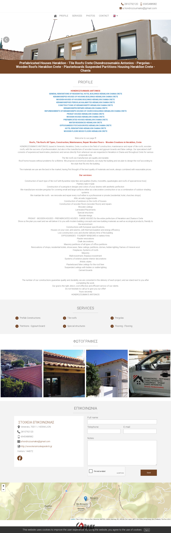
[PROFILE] (55, 16)
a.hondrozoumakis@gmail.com (35, 441)
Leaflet (73, 519)
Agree (147, 530)
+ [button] (3, 485)
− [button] (3, 489)
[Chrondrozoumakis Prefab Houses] (19, 458)
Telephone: (93, 426)
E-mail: (126, 426)
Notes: (90, 438)
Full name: (92, 417)
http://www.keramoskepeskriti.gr (36, 446)
